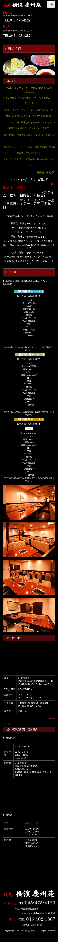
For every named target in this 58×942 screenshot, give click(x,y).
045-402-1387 (32, 823)
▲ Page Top (50, 718)
